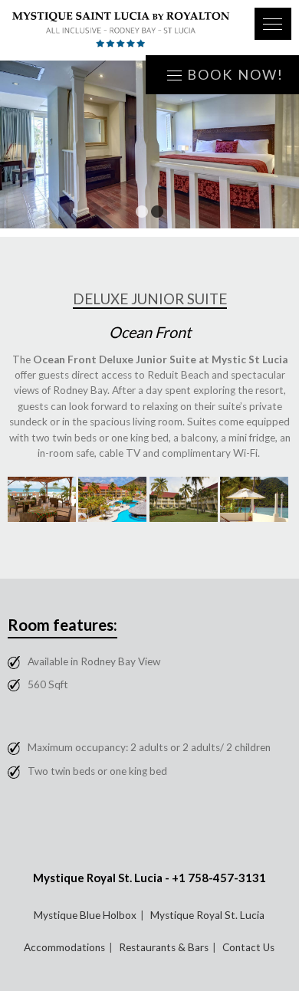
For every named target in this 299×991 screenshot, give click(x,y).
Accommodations (64, 947)
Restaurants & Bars (164, 947)
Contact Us (248, 947)
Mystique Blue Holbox (85, 915)
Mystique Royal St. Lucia (207, 915)
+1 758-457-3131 (219, 877)
